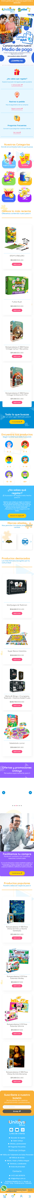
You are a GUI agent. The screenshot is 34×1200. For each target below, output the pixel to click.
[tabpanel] (17, 780)
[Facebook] (11, 1130)
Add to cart (17, 264)
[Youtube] (17, 1130)
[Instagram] (22, 1130)
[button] (3, 541)
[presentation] (13, 805)
